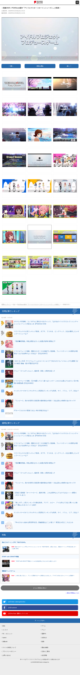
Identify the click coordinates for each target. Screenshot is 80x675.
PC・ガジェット (7, 633)
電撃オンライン (6, 304)
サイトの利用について (9, 647)
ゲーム (43, 626)
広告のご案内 (45, 651)
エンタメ (5, 630)
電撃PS (43, 633)
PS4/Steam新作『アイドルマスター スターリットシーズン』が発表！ (38, 304)
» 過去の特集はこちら (72, 593)
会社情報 (44, 655)
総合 (3, 626)
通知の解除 (44, 647)
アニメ (43, 630)
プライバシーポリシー (9, 651)
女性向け (44, 637)
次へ (68, 66)
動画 (42, 641)
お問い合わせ (6, 655)
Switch (4, 637)
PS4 (14, 304)
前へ (11, 66)
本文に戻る (40, 66)
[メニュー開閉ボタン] (77, 2)
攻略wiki (4, 641)
